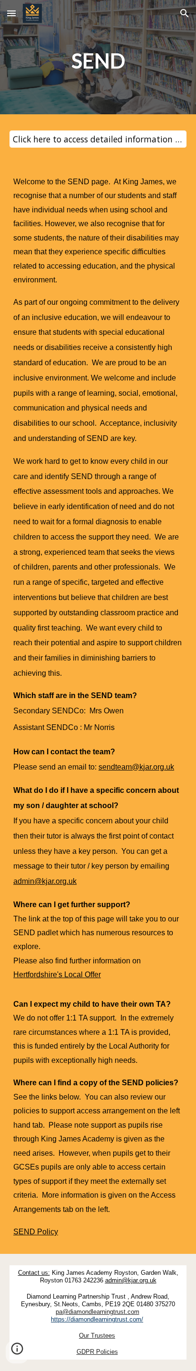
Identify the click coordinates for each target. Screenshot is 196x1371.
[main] (98, 60)
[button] (11, 13)
